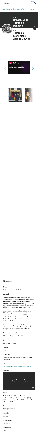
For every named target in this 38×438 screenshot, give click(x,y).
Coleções (9, 9)
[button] (34, 3)
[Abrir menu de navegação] (32, 3)
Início (3, 9)
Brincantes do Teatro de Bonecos (23, 9)
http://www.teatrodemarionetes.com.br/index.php (17, 366)
